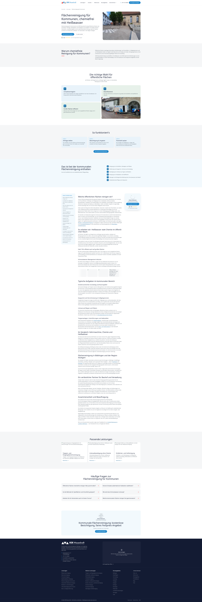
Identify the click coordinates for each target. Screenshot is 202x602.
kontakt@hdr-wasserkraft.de (68, 558)
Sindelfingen (115, 575)
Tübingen (115, 580)
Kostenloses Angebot (68, 34)
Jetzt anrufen (80, 34)
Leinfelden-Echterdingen (118, 590)
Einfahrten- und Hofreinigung (67, 584)
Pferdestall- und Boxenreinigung (92, 575)
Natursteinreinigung (65, 575)
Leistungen (82, 2)
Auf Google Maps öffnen (107, 564)
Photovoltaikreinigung (89, 577)
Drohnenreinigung (89, 584)
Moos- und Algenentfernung (67, 588)
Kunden (89, 2)
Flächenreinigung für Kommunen (68, 580)
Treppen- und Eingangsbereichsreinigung (93, 573)
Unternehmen (112, 2)
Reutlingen (114, 361)
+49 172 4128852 (125, 2)
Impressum (130, 600)
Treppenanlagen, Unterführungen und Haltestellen (66, 228)
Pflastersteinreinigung (65, 573)
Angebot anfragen (135, 2)
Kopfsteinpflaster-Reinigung (67, 579)
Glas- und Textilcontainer (104, 326)
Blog (134, 580)
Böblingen (115, 573)
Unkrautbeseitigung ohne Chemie (104, 315)
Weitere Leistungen (90, 570)
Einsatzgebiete (104, 2)
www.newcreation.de (92, 600)
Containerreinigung (89, 579)
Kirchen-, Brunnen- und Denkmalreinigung (94, 582)
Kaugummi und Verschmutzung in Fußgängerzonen (66, 220)
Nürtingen (80, 363)
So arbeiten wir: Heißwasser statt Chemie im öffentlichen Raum (68, 202)
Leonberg (115, 579)
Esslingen (115, 584)
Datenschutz (135, 600)
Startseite (63, 9)
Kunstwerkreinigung (85, 224)
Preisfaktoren (136, 579)
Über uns (135, 573)
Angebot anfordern (133, 204)
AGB (140, 600)
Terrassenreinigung (65, 577)
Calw (114, 594)
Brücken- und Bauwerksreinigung (85, 222)
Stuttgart (115, 582)
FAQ (134, 582)
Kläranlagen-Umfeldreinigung (91, 588)
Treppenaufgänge (97, 320)
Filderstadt (115, 588)
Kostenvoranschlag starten (101, 151)
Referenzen (96, 2)
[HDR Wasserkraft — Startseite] (68, 3)
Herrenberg (115, 577)
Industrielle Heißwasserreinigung (68, 582)
